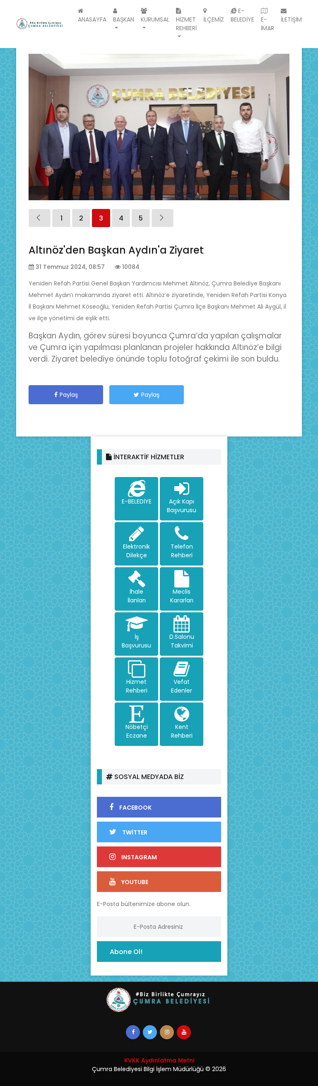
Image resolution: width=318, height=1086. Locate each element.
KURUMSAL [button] (155, 19)
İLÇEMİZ (213, 19)
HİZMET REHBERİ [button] (186, 23)
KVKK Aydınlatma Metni (159, 1060)
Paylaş (69, 395)
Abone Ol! (126, 952)
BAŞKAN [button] (123, 19)
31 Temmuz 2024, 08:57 (69, 267)
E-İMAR (267, 23)
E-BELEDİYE (242, 15)
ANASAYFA (92, 19)
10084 (130, 267)
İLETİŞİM (291, 19)
